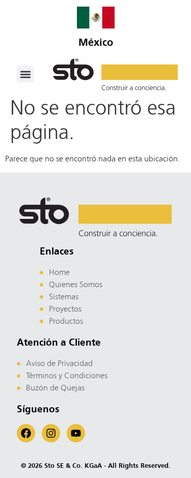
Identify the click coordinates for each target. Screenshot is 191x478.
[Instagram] (51, 433)
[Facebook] (26, 433)
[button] (25, 74)
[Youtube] (76, 433)
